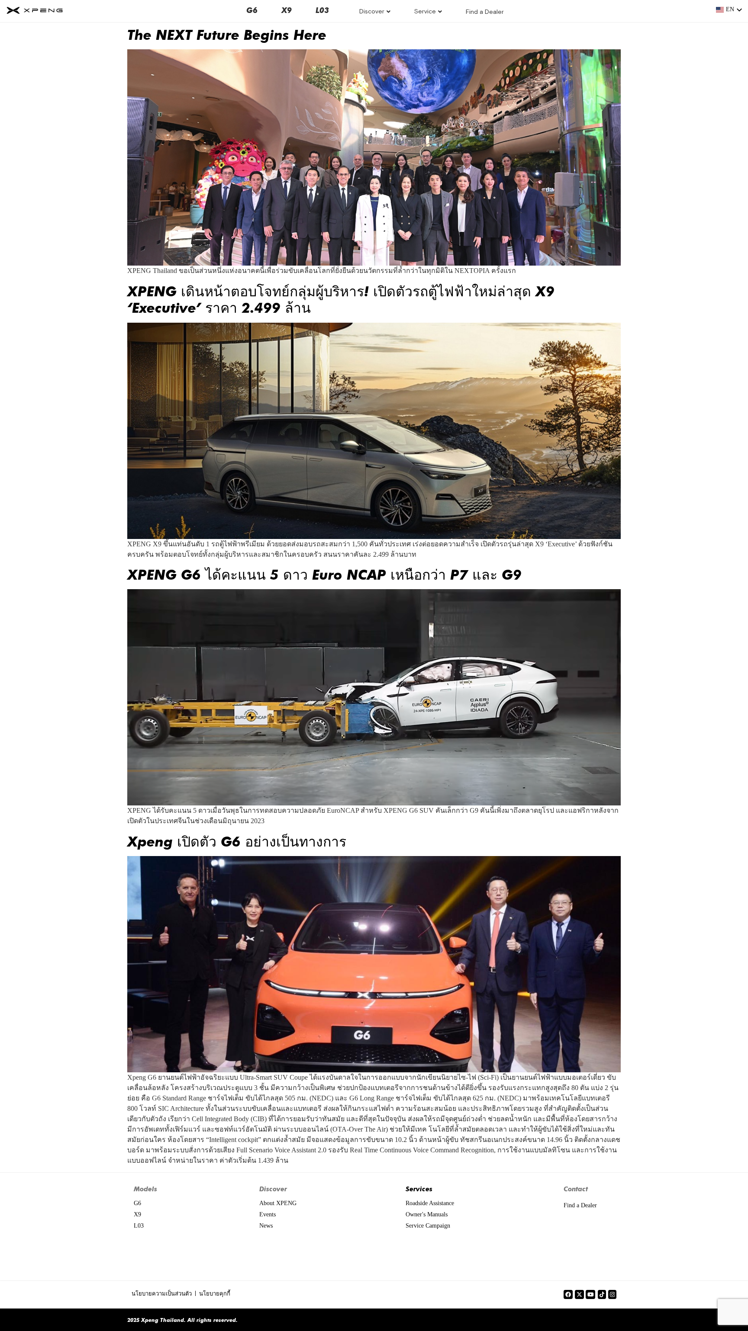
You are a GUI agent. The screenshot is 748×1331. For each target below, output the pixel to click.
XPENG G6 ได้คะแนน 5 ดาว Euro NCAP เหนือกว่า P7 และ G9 (324, 574)
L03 (322, 10)
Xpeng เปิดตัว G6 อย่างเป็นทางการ (236, 841)
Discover (371, 11)
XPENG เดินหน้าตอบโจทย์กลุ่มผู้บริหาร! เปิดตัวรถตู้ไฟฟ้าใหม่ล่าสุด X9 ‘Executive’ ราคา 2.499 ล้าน (341, 299)
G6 (252, 10)
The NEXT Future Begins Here (226, 34)
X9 (286, 10)
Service (425, 11)
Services (419, 1188)
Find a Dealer (485, 11)
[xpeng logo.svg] (34, 10)
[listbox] (729, 10)
